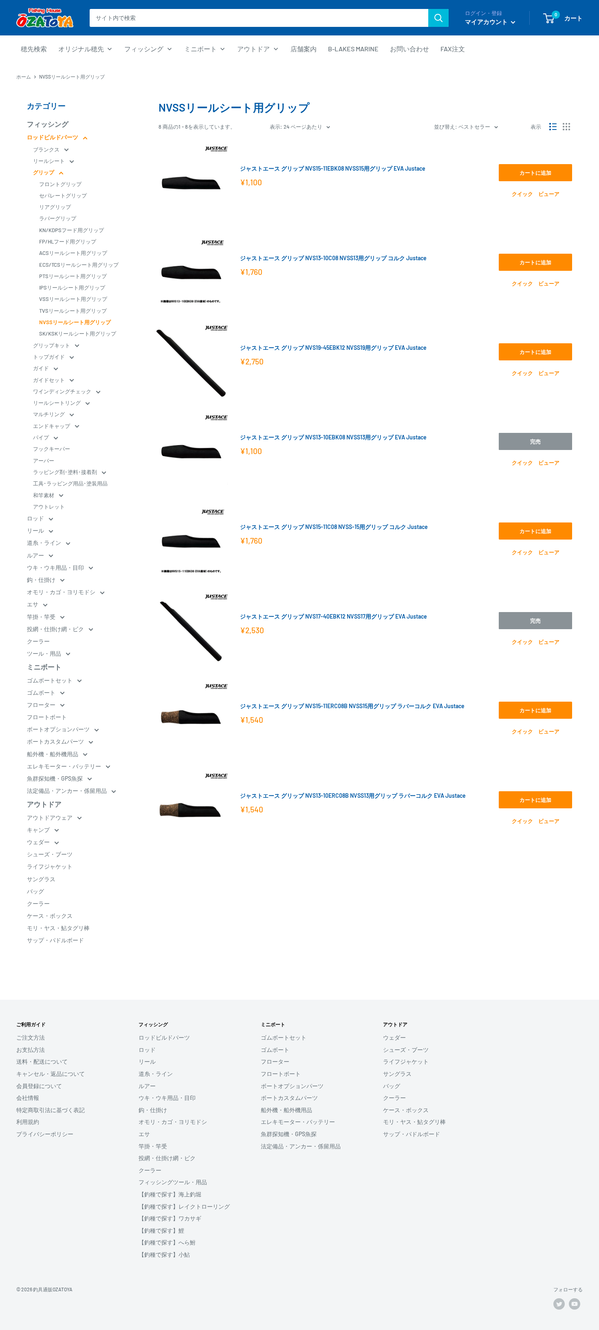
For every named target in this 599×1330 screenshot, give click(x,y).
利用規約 (27, 1121)
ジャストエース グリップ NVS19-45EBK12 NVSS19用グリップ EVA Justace (333, 347)
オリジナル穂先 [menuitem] (81, 49)
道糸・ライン (44, 542)
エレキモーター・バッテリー (64, 766)
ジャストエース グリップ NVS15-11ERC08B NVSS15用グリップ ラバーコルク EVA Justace (352, 705)
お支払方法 (30, 1049)
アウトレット (49, 506)
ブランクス (47, 149)
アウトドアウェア (50, 817)
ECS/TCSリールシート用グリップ (79, 264)
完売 (535, 441)
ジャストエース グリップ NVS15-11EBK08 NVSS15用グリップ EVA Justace (332, 168)
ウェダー (39, 841)
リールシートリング (57, 402)
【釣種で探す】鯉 (161, 1230)
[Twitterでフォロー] (559, 1304)
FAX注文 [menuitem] (452, 49)
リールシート (49, 161)
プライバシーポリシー (44, 1133)
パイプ (41, 437)
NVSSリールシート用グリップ (75, 322)
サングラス (41, 879)
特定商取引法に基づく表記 (50, 1109)
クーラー (38, 641)
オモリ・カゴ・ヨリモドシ (62, 591)
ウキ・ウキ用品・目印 (56, 567)
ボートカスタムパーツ (56, 741)
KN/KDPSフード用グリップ (71, 230)
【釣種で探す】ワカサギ (170, 1218)
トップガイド (49, 356)
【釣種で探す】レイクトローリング (184, 1206)
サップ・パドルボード (55, 940)
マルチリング (49, 414)
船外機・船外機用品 (53, 754)
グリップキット (52, 345)
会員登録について (39, 1085)
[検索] (438, 18)
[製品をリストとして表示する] (553, 126)
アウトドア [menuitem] (253, 49)
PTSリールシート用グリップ (73, 276)
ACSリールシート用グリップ (73, 253)
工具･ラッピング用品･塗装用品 (70, 483)
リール (36, 530)
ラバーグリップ (57, 218)
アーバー (43, 460)
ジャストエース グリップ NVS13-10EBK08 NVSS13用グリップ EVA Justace (333, 437)
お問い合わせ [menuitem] (409, 49)
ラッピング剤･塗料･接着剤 (65, 472)
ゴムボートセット (50, 680)
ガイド (41, 368)
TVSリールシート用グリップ (73, 310)
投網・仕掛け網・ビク (56, 628)
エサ (33, 604)
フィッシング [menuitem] (143, 49)
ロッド (36, 518)
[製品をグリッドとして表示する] (566, 126)
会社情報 (27, 1097)
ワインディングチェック (62, 391)
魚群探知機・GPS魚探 (55, 778)
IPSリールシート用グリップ (72, 287)
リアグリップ (55, 207)
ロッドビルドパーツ (53, 137)
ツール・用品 (44, 653)
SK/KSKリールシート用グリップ (77, 333)
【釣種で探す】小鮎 (164, 1254)
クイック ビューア (535, 194)
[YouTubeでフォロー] (574, 1304)
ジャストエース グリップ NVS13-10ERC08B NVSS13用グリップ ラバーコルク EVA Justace (353, 795)
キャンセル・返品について (50, 1073)
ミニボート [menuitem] (200, 49)
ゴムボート (42, 692)
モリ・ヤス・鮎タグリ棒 (58, 927)
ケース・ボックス (50, 915)
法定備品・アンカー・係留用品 (67, 790)
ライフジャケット (50, 866)
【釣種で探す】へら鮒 (167, 1242)
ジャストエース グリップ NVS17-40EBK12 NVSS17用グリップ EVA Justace (333, 616)
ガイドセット (49, 380)
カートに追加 (535, 172)
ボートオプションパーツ (59, 729)
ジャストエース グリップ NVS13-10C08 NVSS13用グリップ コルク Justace (333, 258)
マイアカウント (487, 21)
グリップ (44, 172)
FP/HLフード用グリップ (67, 241)
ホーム (23, 76)
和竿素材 (44, 495)
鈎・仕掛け (42, 579)
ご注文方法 (30, 1037)
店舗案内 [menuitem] (304, 49)
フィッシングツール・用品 (173, 1182)
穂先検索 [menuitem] (34, 49)
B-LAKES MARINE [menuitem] (353, 49)
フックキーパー (51, 449)
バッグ (35, 891)
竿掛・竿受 (42, 616)
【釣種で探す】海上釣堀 (170, 1194)
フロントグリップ (60, 184)
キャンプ (39, 829)
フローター (42, 704)
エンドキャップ (52, 426)
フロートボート (47, 716)
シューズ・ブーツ (50, 854)
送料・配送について (42, 1061)
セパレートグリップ (63, 195)
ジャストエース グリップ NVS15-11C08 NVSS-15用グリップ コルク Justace (334, 526)
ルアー (36, 555)
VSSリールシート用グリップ (73, 299)
